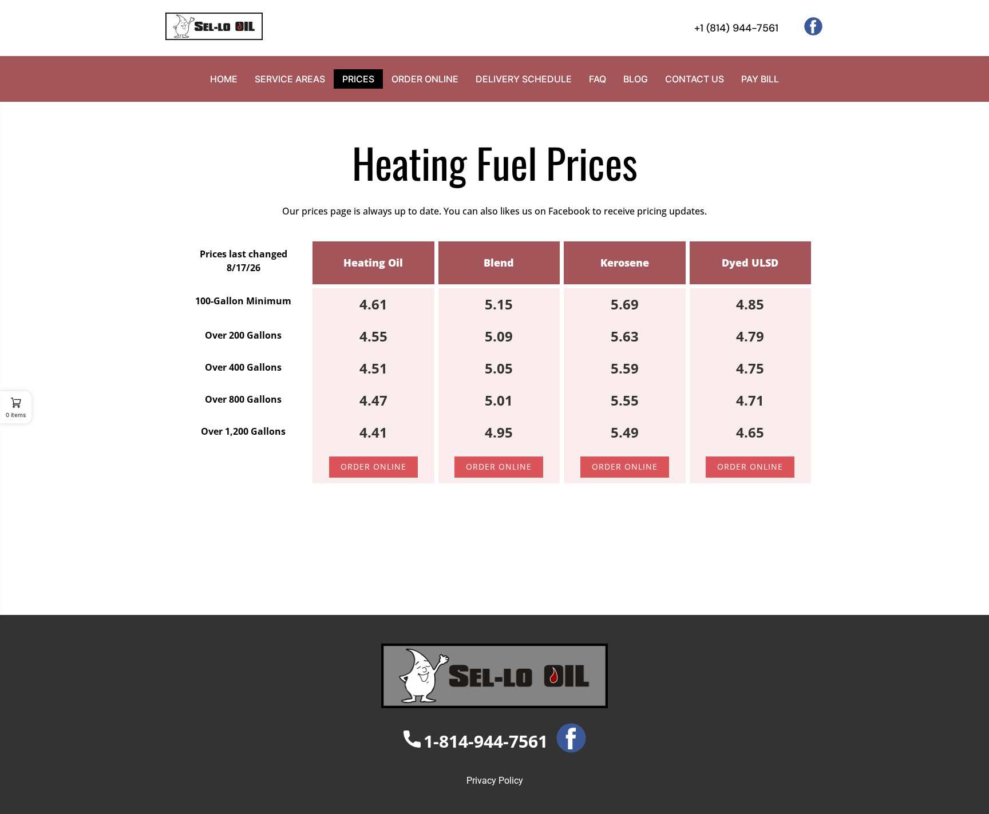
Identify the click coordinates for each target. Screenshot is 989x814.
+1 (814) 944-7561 (736, 28)
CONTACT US (694, 79)
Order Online (373, 466)
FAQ (597, 79)
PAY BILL (760, 79)
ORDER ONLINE (424, 79)
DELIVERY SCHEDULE (524, 79)
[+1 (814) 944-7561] (682, 28)
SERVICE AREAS (290, 79)
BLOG (635, 79)
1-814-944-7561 (486, 741)
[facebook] (809, 32)
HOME (224, 79)
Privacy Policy (494, 780)
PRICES (358, 79)
